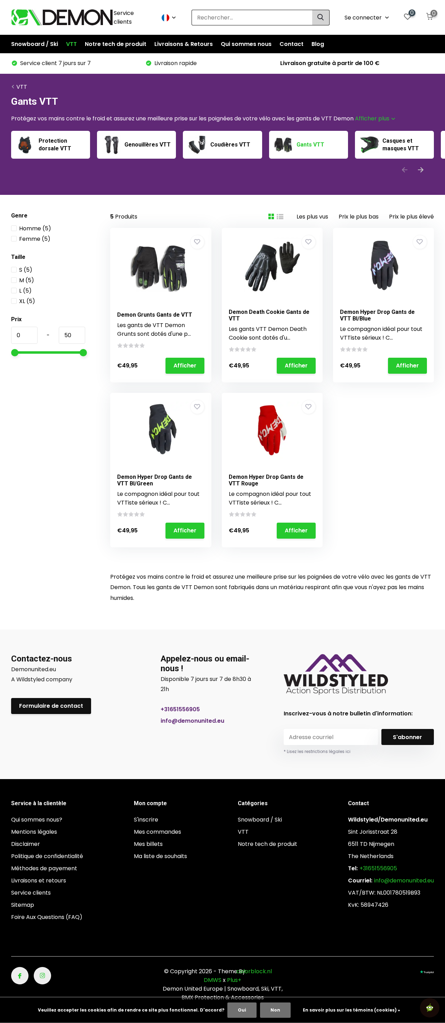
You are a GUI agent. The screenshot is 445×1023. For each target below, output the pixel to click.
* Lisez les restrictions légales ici (317, 751)
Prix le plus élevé (411, 217)
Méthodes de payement (44, 868)
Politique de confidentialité (47, 856)
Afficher (184, 366)
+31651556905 (180, 709)
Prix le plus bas (359, 217)
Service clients (124, 17)
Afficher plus (373, 118)
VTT (71, 44)
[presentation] (404, 171)
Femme (34, 239)
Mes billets (148, 844)
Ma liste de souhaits (160, 856)
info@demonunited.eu (192, 721)
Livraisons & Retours (183, 44)
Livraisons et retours (38, 881)
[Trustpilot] (427, 971)
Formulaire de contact (51, 706)
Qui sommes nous (246, 44)
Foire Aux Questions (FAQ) (46, 917)
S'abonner (407, 737)
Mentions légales (34, 832)
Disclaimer (25, 844)
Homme (35, 228)
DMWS (212, 980)
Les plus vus (312, 217)
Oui (242, 1010)
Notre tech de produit (115, 44)
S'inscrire (146, 820)
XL (27, 301)
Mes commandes (157, 832)
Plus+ (234, 980)
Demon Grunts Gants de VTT (154, 314)
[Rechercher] (321, 17)
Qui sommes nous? (36, 820)
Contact (292, 44)
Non (275, 1010)
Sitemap (22, 905)
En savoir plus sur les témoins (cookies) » (351, 1010)
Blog (318, 44)
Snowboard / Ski (34, 44)
